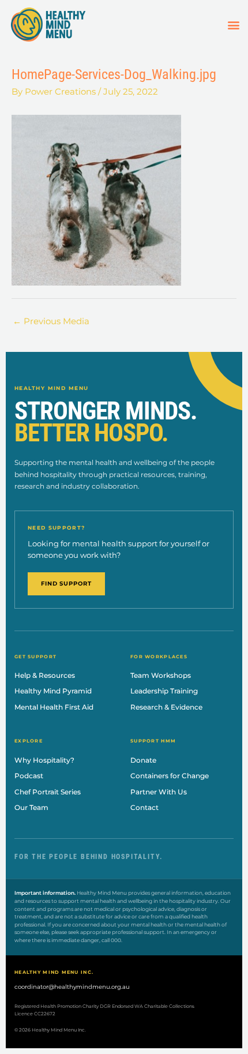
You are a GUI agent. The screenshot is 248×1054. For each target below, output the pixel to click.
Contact (144, 807)
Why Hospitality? (44, 760)
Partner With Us (158, 791)
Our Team (31, 807)
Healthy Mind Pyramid (53, 691)
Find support (66, 583)
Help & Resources (44, 675)
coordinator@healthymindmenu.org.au (72, 987)
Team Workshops (160, 675)
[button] (233, 24)
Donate (143, 760)
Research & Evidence (166, 707)
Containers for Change (169, 775)
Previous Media (51, 321)
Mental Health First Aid (53, 707)
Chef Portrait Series (47, 791)
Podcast (28, 775)
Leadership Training (164, 691)
